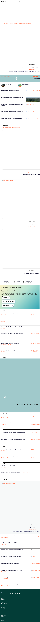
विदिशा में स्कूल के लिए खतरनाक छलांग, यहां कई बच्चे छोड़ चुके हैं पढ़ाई (10, 558)
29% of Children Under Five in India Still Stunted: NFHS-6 (10, 472)
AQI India (2, 617)
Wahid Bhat (32, 69)
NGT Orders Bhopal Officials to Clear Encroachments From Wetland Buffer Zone (9, 320)
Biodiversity (32, 64)
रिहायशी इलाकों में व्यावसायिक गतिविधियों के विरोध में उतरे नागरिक (10, 538)
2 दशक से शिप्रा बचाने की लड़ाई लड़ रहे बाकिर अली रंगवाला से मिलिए (10, 510)
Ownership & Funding (4, 575)
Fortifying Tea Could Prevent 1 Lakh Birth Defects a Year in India (11, 465)
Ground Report (4, 418)
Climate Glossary (3, 597)
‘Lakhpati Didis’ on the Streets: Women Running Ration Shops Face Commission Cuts (10, 105)
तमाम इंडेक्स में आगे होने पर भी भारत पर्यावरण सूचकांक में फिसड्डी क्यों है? (11, 531)
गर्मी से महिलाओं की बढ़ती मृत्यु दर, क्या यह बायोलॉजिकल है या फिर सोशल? (11, 545)
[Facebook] (17, 567)
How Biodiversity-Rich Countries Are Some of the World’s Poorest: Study (13, 439)
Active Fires (2, 618)
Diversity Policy (3, 583)
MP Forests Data (3, 614)
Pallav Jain (31, 276)
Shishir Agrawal (4, 114)
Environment (3, 604)
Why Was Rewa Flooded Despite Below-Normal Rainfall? (10, 90)
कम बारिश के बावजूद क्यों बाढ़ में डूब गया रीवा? (10, 499)
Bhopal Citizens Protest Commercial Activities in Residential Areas (9, 112)
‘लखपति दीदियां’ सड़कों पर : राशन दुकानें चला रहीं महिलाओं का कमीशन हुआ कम (12, 524)
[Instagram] (12, 567)
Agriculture (31, 402)
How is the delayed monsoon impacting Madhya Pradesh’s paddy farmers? (9, 423)
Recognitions (3, 576)
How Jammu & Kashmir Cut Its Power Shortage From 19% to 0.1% (11, 449)
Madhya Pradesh (3, 605)
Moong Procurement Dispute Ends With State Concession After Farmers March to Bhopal (8, 417)
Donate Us (2, 591)
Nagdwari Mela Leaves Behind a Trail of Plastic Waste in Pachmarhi (10, 98)
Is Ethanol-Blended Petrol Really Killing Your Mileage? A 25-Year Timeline (10, 314)
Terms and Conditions (4, 584)
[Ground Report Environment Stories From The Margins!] (4, 2)
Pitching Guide (3, 593)
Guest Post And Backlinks (5, 579)
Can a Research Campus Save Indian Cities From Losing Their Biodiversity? (13, 432)
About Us (2, 571)
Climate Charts (3, 619)
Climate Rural (3, 609)
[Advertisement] (20, 13)
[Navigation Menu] (38, 2)
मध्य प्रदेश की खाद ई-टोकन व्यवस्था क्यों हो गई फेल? (31, 273)
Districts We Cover (3, 610)
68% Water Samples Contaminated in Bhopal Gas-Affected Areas (9, 119)
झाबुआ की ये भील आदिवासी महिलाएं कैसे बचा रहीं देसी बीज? (9, 517)
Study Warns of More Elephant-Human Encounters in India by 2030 (9, 334)
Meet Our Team (3, 574)
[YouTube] (14, 567)
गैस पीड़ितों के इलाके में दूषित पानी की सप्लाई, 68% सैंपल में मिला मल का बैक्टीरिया (12, 551)
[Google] (19, 567)
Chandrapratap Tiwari (6, 92)
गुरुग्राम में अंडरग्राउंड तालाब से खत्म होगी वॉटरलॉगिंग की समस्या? (30, 78)
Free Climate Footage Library (5, 600)
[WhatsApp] (10, 567)
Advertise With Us (3, 580)
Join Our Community (4, 592)
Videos (2, 601)
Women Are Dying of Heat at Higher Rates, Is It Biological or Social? (8, 351)
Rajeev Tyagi (3, 100)
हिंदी (11, 496)
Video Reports (32, 171)
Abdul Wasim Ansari (5, 107)
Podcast (23, 76)
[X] (15, 567)
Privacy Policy (3, 582)
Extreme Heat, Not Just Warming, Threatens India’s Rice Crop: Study (10, 327)
